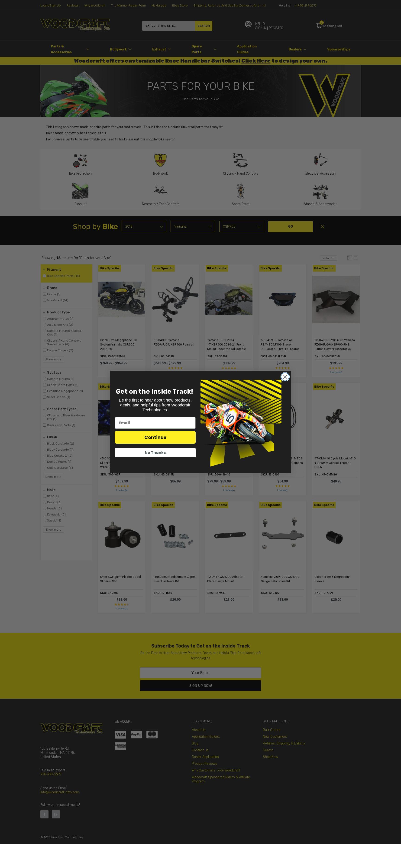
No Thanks (155, 452)
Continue (155, 437)
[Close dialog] (285, 377)
